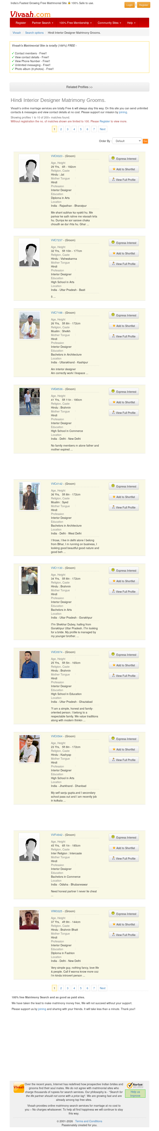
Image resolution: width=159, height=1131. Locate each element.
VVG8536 (57, 389)
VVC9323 (56, 156)
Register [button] (143, 4)
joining (123, 112)
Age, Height (58, 163)
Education (57, 194)
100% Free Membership (74, 23)
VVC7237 (56, 240)
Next (102, 129)
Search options (34, 32)
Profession (57, 186)
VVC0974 (56, 652)
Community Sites (108, 23)
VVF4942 (56, 835)
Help (130, 23)
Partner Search (41, 23)
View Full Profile (125, 180)
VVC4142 (56, 484)
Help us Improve (135, 1093)
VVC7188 (56, 312)
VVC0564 (56, 736)
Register (21, 23)
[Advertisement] (84, 466)
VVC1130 (56, 568)
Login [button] (130, 4)
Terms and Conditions (88, 1121)
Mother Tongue (60, 178)
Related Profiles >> (79, 87)
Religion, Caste (60, 170)
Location (56, 202)
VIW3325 (56, 911)
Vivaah (17, 32)
